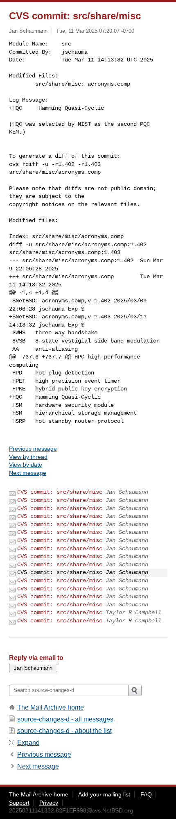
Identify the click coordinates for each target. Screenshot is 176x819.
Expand (28, 742)
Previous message (33, 448)
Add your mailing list (104, 794)
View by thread (28, 457)
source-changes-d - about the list (64, 730)
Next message (27, 473)
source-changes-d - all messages (65, 719)
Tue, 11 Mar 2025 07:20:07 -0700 (95, 31)
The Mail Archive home (50, 707)
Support (19, 802)
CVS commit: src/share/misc (59, 492)
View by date (25, 464)
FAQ (146, 794)
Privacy (48, 802)
